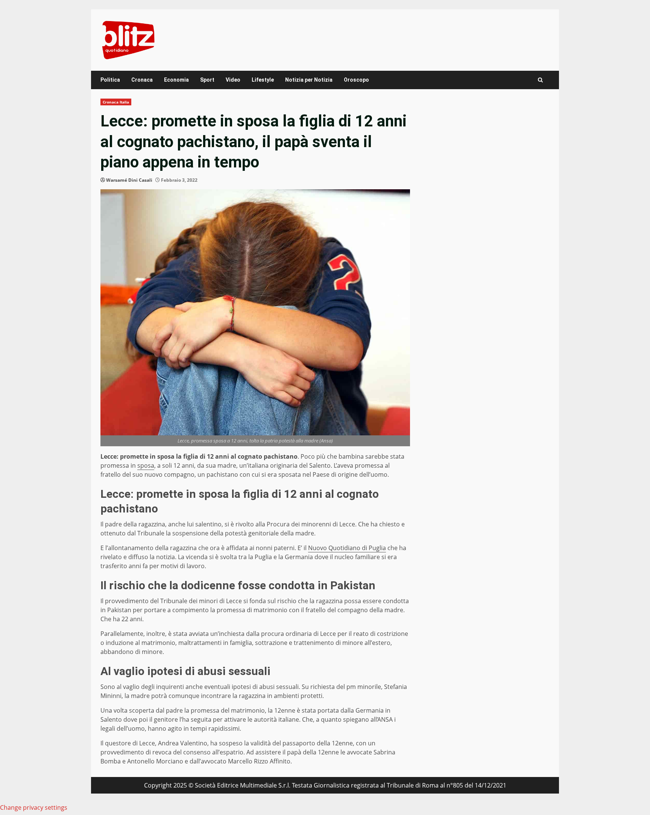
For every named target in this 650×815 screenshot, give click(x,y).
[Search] (540, 80)
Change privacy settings (33, 807)
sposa (145, 465)
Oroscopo (356, 80)
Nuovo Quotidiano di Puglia (347, 548)
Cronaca (142, 80)
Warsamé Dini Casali (129, 180)
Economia (176, 80)
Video (233, 80)
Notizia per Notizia (309, 80)
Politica (110, 80)
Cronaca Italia (116, 102)
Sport (207, 80)
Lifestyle (263, 80)
